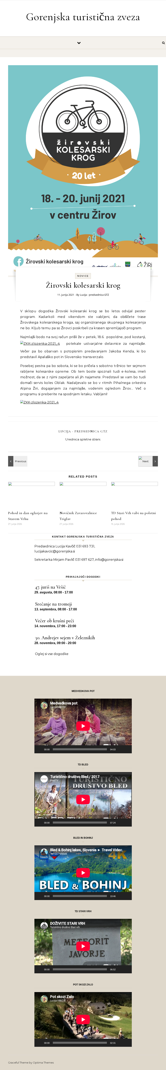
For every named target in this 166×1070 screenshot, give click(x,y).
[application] (83, 726)
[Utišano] (120, 749)
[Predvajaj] (40, 749)
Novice (83, 276)
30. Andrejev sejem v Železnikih (65, 638)
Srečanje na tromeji (53, 604)
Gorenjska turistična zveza (83, 16)
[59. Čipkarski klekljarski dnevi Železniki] (17, 461)
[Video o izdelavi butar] (149, 461)
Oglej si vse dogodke (51, 654)
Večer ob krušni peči (54, 621)
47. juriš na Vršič (50, 587)
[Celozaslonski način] (127, 749)
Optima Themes (43, 1062)
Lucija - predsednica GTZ (94, 295)
